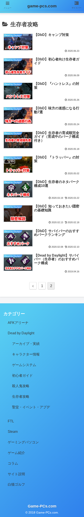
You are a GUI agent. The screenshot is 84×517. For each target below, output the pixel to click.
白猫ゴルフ (16, 484)
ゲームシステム (24, 365)
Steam (13, 431)
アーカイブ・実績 (26, 344)
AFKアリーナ (18, 323)
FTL (11, 421)
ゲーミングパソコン (23, 442)
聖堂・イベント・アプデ (31, 407)
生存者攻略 (20, 396)
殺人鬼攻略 (20, 386)
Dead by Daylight (21, 333)
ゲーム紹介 (16, 453)
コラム (13, 463)
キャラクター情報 (26, 354)
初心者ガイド (22, 375)
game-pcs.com (42, 6)
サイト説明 (16, 474)
